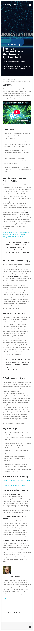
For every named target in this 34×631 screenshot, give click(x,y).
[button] (30, 5)
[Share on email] (26, 613)
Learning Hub (11, 79)
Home (4, 79)
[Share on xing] (23, 613)
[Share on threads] (13, 613)
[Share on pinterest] (15, 613)
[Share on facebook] (8, 613)
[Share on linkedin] (17, 613)
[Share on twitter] (11, 613)
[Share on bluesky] (21, 613)
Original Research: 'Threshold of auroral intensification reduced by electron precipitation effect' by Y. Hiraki (17, 483)
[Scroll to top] (30, 627)
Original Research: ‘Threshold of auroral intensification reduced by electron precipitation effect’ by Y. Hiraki (16, 234)
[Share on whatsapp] (19, 613)
